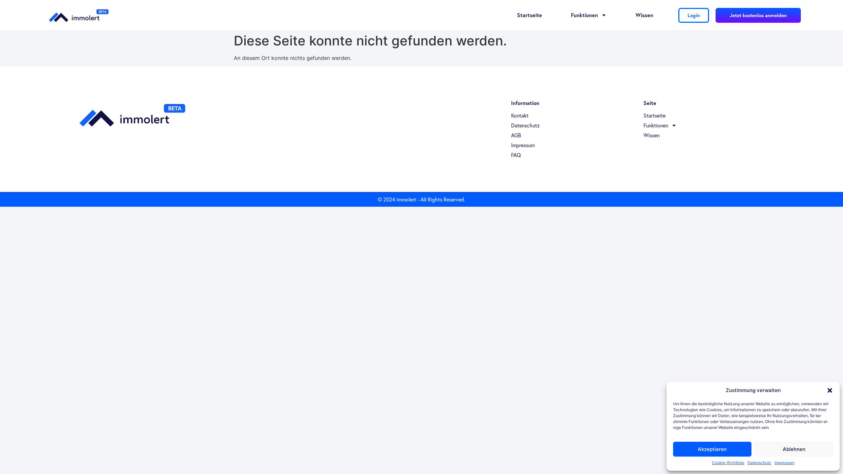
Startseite (529, 15)
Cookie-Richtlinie (728, 462)
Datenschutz (759, 462)
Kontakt (520, 115)
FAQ (516, 155)
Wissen (644, 15)
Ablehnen (794, 449)
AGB (516, 135)
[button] (830, 390)
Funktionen (584, 15)
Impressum (784, 462)
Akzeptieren (712, 449)
